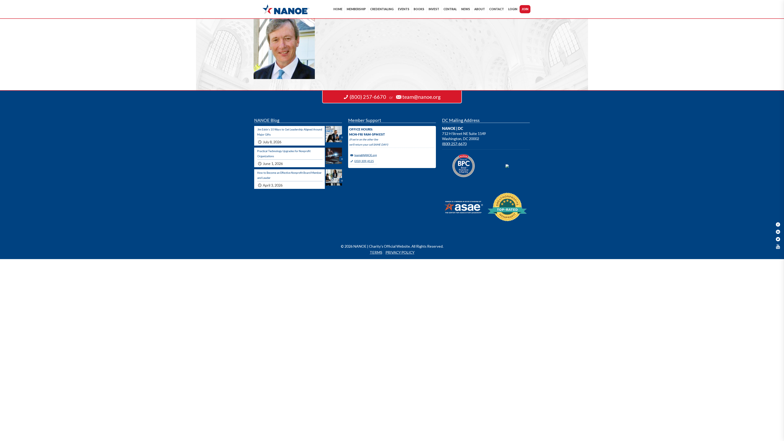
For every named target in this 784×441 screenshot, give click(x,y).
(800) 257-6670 (454, 143)
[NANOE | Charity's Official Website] (286, 9)
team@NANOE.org (365, 155)
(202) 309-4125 (364, 161)
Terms (376, 252)
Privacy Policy (399, 252)
